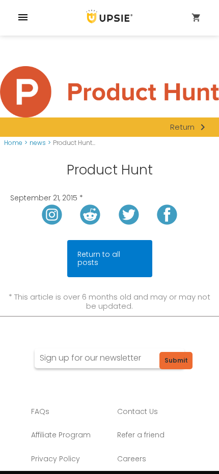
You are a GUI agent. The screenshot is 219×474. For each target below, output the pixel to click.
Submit (176, 360)
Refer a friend (141, 435)
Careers (131, 459)
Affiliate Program (61, 435)
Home (13, 142)
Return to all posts (98, 258)
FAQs (40, 411)
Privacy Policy (55, 459)
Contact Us (137, 411)
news (38, 142)
